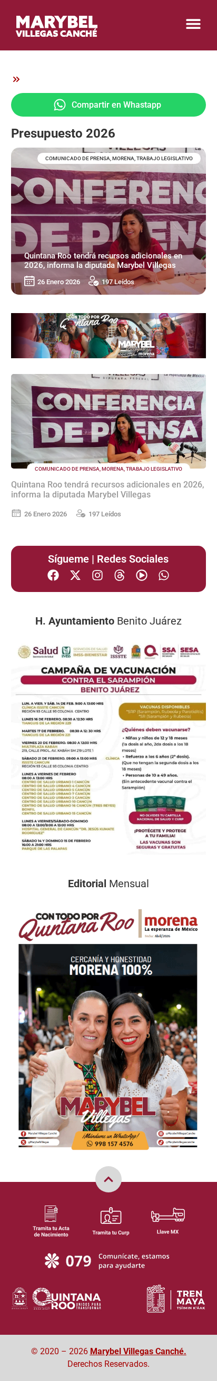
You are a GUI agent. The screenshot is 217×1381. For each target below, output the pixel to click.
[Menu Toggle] (193, 24)
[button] (108, 105)
